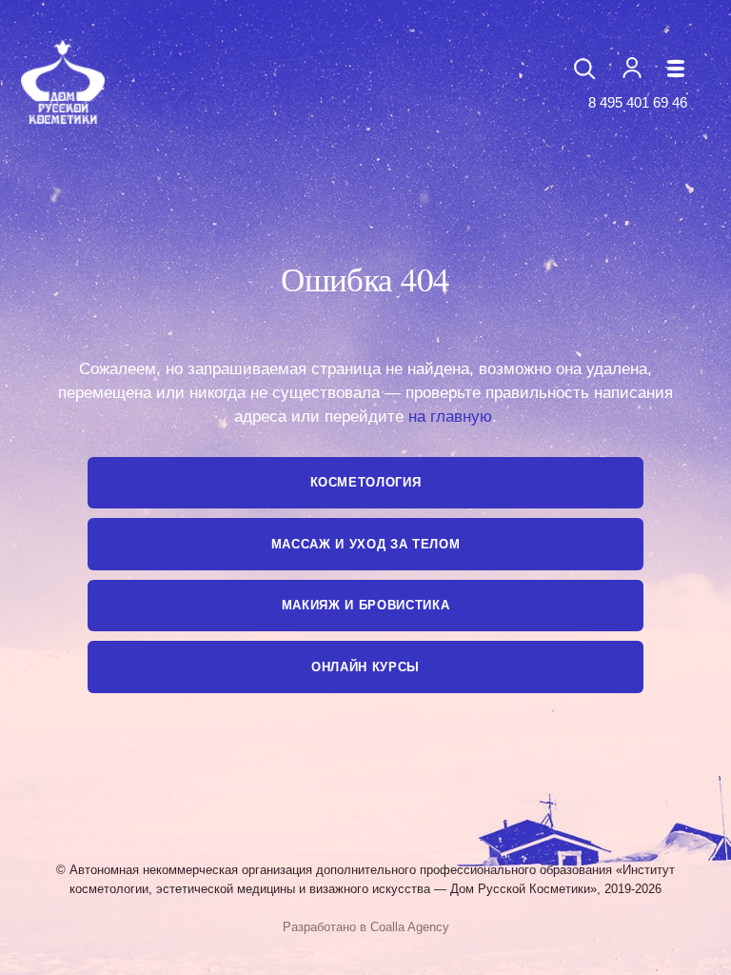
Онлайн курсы (365, 667)
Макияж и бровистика (366, 605)
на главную (450, 417)
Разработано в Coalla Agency (366, 927)
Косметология (366, 482)
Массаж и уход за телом (366, 544)
